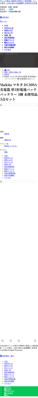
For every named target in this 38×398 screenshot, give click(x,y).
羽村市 (6, 134)
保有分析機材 (9, 175)
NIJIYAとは (8, 158)
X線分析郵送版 (10, 173)
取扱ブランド (9, 169)
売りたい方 (8, 162)
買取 (6, 152)
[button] (19, 17)
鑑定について (9, 171)
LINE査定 (9, 393)
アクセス (7, 178)
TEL (7, 395)
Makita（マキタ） (11, 146)
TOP (6, 156)
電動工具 (7, 140)
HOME (8, 389)
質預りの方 (8, 160)
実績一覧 (7, 164)
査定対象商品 (9, 167)
